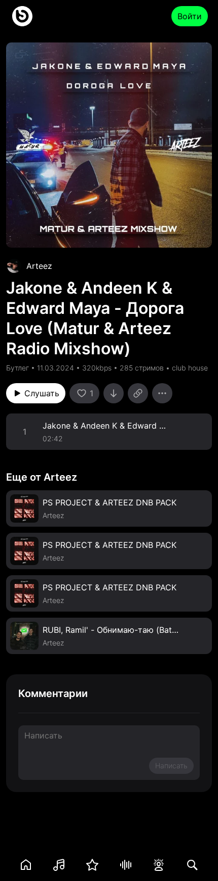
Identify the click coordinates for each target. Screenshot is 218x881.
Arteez (39, 266)
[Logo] (22, 16)
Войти (189, 16)
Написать (171, 765)
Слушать (41, 393)
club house (190, 367)
